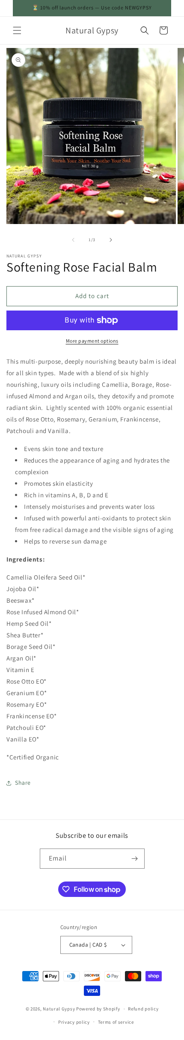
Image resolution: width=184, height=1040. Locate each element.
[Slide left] (73, 239)
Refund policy (143, 1009)
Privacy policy (74, 1022)
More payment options (92, 341)
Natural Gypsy (59, 1009)
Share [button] (23, 782)
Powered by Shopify (98, 1009)
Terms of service (116, 1022)
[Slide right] (110, 239)
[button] (17, 30)
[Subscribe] (134, 859)
